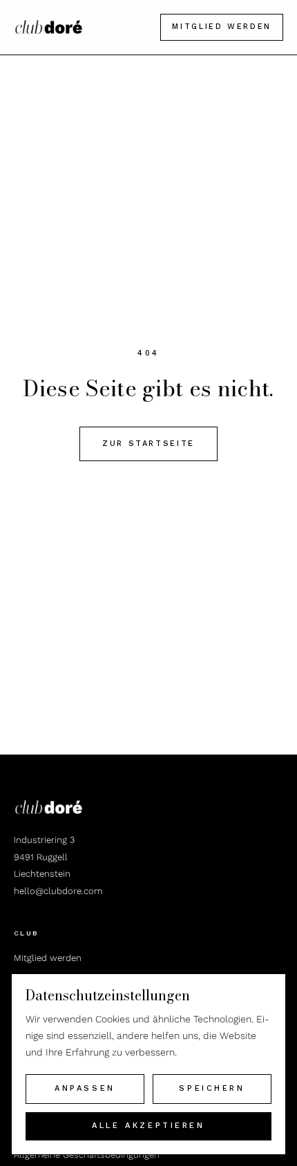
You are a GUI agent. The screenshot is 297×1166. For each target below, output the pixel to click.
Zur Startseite (148, 443)
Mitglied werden (221, 26)
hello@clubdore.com (58, 891)
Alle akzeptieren (148, 1125)
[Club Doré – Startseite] (49, 27)
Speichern (212, 1088)
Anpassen (85, 1088)
